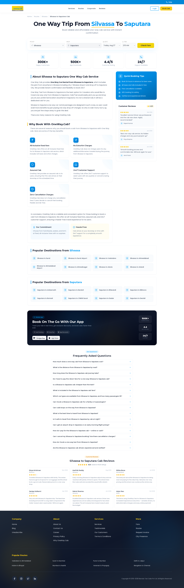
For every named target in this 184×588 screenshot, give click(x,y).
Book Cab (166, 8)
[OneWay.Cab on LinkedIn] (34, 578)
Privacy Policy (59, 536)
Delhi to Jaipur (139, 561)
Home (29, 16)
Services (71, 8)
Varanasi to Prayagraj (101, 565)
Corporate (91, 8)
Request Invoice (142, 532)
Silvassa (44, 16)
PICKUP (32, 42)
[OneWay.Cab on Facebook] (14, 578)
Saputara (76, 282)
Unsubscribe (17, 532)
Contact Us (58, 528)
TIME (125, 42)
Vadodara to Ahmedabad (21, 561)
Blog (14, 528)
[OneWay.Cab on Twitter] (28, 578)
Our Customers (101, 532)
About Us (57, 524)
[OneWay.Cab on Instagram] (21, 578)
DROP (68, 42)
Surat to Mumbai (59, 561)
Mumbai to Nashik (59, 565)
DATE (106, 42)
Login (155, 8)
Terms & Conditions (103, 536)
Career (56, 532)
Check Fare (146, 45)
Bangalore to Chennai (142, 565)
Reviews (102, 8)
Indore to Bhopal (18, 565)
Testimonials (100, 528)
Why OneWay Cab (61, 540)
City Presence (142, 536)
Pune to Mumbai (99, 561)
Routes (81, 8)
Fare (138, 524)
